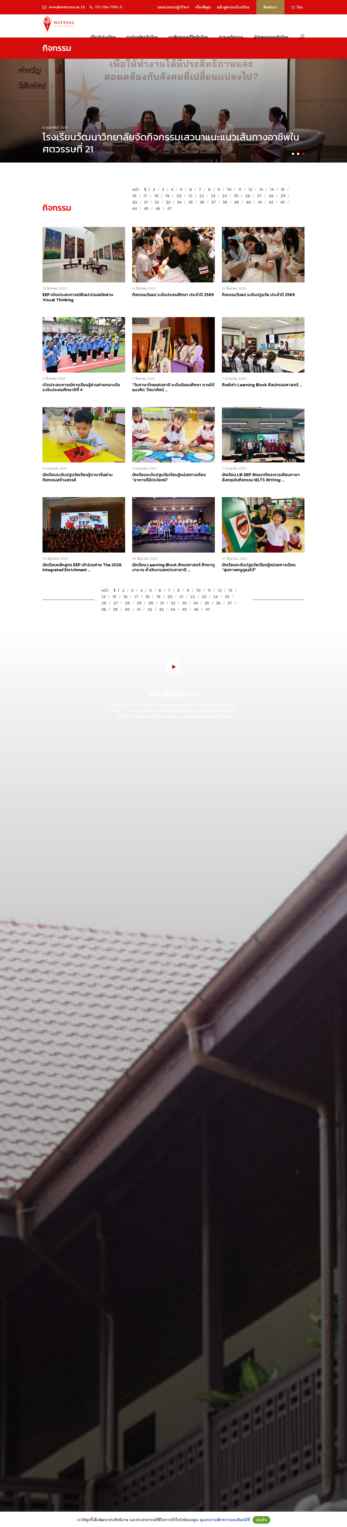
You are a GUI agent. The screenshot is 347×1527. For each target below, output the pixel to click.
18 (156, 196)
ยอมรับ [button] (261, 1520)
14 (272, 189)
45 (146, 208)
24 (224, 196)
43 (282, 202)
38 (225, 202)
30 (134, 202)
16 (134, 196)
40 (248, 202)
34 (179, 202)
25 (236, 196)
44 (134, 208)
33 (168, 202)
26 (247, 196)
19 (167, 196)
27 (259, 196)
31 (146, 202)
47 (169, 208)
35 (190, 202)
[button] (293, 154)
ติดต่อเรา (270, 7)
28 (271, 196)
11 (239, 189)
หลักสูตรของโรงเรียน (233, 7)
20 (179, 196)
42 (271, 202)
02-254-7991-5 (108, 7)
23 (213, 196)
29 (282, 196)
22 (201, 196)
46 (157, 208)
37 (213, 202)
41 (260, 202)
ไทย (297, 7)
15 (283, 189)
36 (202, 202)
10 (229, 189)
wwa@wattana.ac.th (67, 7)
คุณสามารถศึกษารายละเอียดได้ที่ (225, 1520)
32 (157, 202)
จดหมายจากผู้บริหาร (173, 7)
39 (236, 202)
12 (250, 189)
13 (261, 189)
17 (145, 196)
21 (190, 196)
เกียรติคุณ (203, 7)
